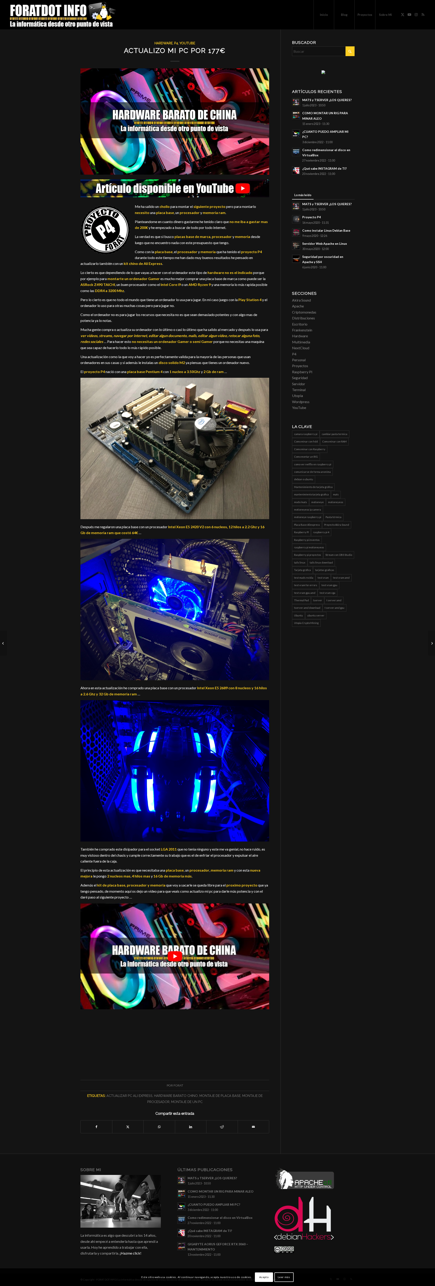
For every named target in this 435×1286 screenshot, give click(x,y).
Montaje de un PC (187, 1102)
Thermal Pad (301, 600)
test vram (323, 577)
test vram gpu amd (304, 592)
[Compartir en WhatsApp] (159, 1126)
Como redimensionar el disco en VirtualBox (220, 1217)
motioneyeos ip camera (307, 509)
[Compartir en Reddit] (222, 1126)
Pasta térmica (333, 517)
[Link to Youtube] (409, 14)
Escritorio (299, 324)
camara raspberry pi (305, 434)
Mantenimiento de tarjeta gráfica (313, 486)
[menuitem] (324, 14)
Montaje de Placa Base (220, 1096)
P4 (176, 43)
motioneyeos (335, 502)
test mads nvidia (303, 577)
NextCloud (300, 348)
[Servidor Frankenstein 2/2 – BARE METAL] (3, 643)
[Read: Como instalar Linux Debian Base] (296, 232)
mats (336, 494)
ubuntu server (315, 615)
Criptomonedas (304, 312)
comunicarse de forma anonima (312, 471)
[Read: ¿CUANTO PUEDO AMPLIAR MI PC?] (296, 134)
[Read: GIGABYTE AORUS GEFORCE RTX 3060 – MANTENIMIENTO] (181, 1246)
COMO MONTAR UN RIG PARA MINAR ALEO (221, 1191)
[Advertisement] (174, 1041)
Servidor (298, 384)
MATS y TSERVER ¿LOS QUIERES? (327, 100)
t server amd (333, 600)
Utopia (297, 395)
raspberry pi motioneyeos (309, 547)
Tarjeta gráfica (302, 569)
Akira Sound (301, 300)
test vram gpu (329, 585)
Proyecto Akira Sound (336, 524)
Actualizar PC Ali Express (129, 1096)
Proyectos (300, 366)
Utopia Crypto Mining (306, 622)
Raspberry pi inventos (307, 539)
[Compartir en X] (128, 1126)
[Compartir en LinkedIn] (190, 1126)
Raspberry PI (302, 372)
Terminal (299, 389)
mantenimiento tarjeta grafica (311, 494)
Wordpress (300, 401)
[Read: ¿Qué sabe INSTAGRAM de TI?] (296, 170)
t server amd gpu (334, 607)
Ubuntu (298, 615)
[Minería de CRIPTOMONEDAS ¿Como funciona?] (431, 643)
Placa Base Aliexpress (307, 524)
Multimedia (301, 342)
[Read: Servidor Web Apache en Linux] (296, 246)
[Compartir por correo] (253, 1126)
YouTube (187, 43)
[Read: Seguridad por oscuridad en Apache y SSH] (296, 259)
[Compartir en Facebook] (96, 1126)
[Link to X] (402, 14)
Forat (178, 1085)
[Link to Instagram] (416, 14)
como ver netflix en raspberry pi (312, 464)
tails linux (299, 562)
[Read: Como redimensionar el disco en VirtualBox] (296, 152)
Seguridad (300, 378)
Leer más (284, 1277)
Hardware (164, 43)
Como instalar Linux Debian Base (326, 230)
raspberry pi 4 (321, 532)
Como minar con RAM (334, 441)
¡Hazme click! (130, 1253)
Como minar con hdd (306, 441)
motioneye (317, 502)
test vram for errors (305, 585)
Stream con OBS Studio (338, 554)
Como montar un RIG (306, 456)
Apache (298, 306)
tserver (317, 600)
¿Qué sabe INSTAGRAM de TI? (324, 168)
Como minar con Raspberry (309, 449)
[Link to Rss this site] (423, 14)
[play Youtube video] (174, 956)
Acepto (264, 1277)
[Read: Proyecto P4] (296, 219)
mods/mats (300, 502)
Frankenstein (302, 330)
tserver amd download (307, 607)
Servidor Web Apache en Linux (324, 243)
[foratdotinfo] (63, 14)
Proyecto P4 (311, 217)
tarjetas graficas (324, 569)
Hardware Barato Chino (176, 1096)
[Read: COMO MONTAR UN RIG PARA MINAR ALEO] (296, 115)
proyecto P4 (251, 252)
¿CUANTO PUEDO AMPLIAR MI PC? (214, 1204)
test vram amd (341, 577)
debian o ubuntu (303, 479)
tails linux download (321, 562)
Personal (299, 360)
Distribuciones (303, 318)
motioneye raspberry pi (307, 517)
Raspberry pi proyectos (307, 554)
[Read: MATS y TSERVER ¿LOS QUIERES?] (296, 102)
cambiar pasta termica (334, 434)
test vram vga (327, 592)
